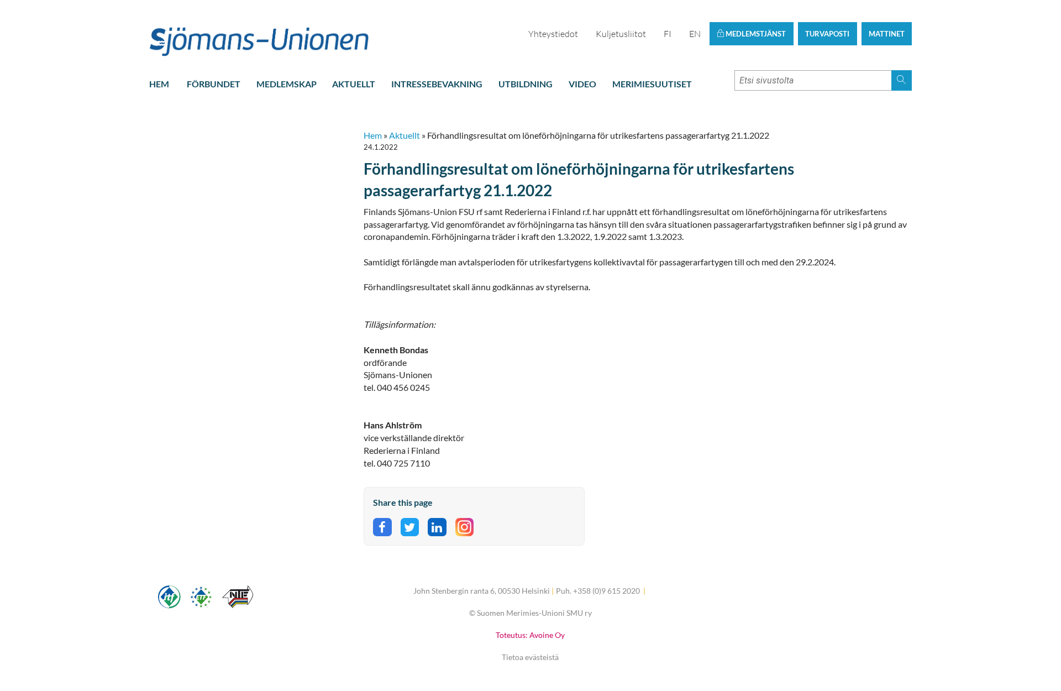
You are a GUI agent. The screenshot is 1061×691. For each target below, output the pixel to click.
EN (695, 33)
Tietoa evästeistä (530, 657)
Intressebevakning (436, 83)
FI (667, 33)
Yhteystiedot (553, 33)
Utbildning (525, 83)
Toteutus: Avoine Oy (530, 635)
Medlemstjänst (755, 33)
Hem (159, 83)
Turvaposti (827, 33)
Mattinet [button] (887, 33)
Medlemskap (286, 83)
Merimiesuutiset (652, 83)
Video (582, 83)
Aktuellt (353, 83)
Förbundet (213, 83)
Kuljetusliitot (621, 33)
